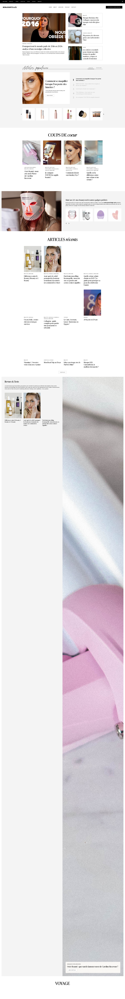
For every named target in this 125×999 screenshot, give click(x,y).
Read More (50, 95)
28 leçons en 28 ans (91, 319)
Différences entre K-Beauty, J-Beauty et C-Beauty (31, 278)
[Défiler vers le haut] (122, 995)
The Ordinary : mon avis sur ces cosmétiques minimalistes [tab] (85, 93)
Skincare (52, 170)
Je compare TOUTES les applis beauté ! (51, 175)
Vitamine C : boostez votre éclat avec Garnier (32, 363)
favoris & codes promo (114, 7)
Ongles (47, 170)
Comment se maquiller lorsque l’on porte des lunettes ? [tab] (88, 79)
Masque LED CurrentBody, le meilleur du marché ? (91, 364)
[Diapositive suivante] (103, 114)
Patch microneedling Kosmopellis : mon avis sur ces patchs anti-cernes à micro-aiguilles (72, 279)
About (55, 7)
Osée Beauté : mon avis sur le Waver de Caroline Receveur (31, 174)
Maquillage (55, 168)
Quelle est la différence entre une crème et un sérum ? (93, 176)
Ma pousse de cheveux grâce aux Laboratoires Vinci (91, 37)
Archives (60, 7)
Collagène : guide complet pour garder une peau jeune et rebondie (51, 324)
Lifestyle (23, 1)
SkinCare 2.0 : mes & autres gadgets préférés (86, 200)
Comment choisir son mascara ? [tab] (85, 89)
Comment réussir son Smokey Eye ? (72, 173)
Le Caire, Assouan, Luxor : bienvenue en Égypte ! (71, 321)
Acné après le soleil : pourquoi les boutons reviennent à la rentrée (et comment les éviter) (52, 279)
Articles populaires (29, 167)
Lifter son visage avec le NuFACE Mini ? (72, 363)
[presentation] (43, 27)
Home (50, 7)
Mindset (40, 1)
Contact (73, 7)
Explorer (5, 1)
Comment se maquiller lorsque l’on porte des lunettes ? (57, 84)
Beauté (85, 15)
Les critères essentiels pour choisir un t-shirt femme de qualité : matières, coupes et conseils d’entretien (90, 54)
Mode (17, 1)
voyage (66, 317)
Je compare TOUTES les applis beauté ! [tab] (88, 97)
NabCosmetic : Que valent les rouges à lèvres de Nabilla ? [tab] (88, 84)
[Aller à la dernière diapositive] (21, 114)
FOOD (28, 1)
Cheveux (85, 33)
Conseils (75, 168)
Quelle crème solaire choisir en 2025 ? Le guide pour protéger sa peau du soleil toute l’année (92, 280)
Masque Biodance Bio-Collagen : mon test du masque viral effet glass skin (91, 21)
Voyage (34, 1)
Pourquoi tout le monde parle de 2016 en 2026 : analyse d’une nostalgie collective (42, 47)
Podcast (67, 7)
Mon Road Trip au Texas (52, 362)
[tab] (91, 68)
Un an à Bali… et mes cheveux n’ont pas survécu (31, 321)
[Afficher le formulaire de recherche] (122, 1)
